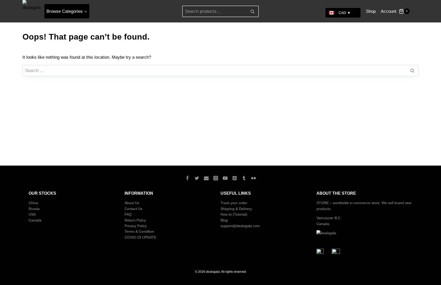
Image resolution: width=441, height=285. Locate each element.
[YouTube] (225, 178)
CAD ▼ (345, 13)
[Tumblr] (244, 178)
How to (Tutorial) (233, 214)
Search (254, 11)
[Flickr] (253, 178)
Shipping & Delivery (236, 209)
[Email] (206, 178)
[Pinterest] (234, 178)
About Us (132, 203)
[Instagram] (215, 178)
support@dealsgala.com (240, 226)
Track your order (233, 203)
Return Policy (135, 220)
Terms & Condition (139, 231)
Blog (224, 220)
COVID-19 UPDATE (140, 237)
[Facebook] (187, 178)
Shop (371, 11)
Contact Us (133, 209)
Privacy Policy (136, 226)
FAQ (128, 214)
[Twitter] (197, 178)
